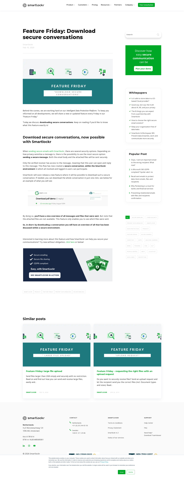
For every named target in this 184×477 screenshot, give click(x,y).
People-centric (132, 251)
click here (70, 242)
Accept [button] (122, 472)
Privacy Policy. (104, 462)
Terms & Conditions (115, 423)
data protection (133, 228)
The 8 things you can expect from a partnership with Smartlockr (142, 114)
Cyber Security (152, 217)
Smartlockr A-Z (113, 433)
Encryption (142, 257)
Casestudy (130, 240)
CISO (145, 245)
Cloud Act (152, 251)
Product (38, 291)
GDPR (140, 240)
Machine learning (152, 240)
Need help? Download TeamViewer (152, 434)
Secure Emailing (78, 291)
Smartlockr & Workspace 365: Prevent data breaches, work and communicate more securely (144, 136)
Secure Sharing (146, 234)
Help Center (148, 423)
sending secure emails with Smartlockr (46, 151)
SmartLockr (28, 291)
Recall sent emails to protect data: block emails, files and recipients (142, 179)
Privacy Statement (114, 428)
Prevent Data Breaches (63, 291)
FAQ (145, 428)
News (129, 245)
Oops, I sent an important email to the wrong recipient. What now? (143, 162)
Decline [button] (131, 472)
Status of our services (116, 438)
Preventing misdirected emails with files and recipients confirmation (143, 195)
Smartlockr (28, 44)
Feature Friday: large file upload (44, 371)
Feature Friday (48, 291)
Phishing (137, 245)
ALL (127, 217)
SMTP (143, 251)
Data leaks (130, 257)
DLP (152, 245)
